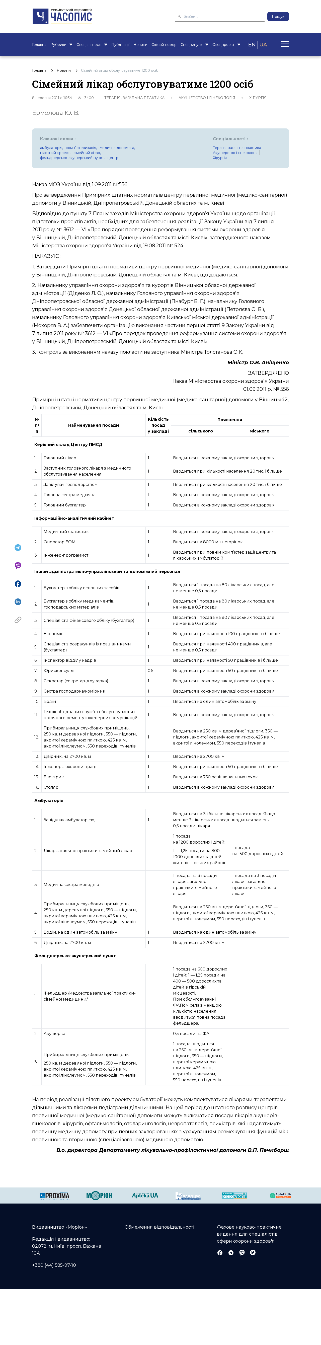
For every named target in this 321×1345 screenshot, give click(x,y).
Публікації (120, 44)
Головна (39, 44)
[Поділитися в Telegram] (18, 547)
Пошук (278, 16)
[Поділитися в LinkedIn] (18, 601)
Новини (140, 44)
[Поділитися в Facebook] (18, 583)
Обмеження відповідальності (159, 1227)
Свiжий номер (164, 44)
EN (252, 45)
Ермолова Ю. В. (55, 112)
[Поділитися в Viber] (18, 565)
